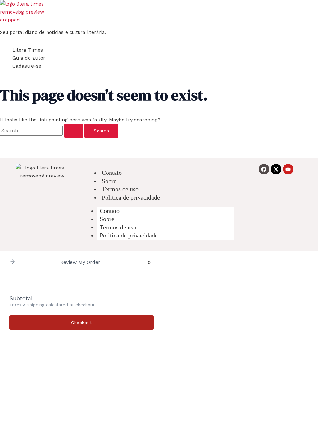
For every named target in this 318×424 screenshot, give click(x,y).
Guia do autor (28, 58)
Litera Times (27, 50)
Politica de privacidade (131, 197)
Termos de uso (118, 227)
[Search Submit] (73, 131)
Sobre (107, 218)
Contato (110, 210)
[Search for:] (42, 130)
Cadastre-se (26, 66)
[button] (12, 262)
